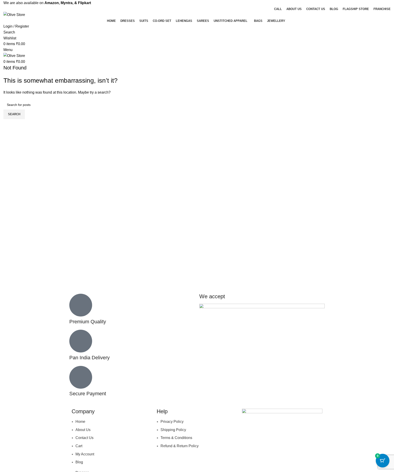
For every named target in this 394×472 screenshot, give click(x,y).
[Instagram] (260, 436)
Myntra (67, 3)
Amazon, (52, 3)
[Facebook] (247, 436)
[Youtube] (272, 436)
